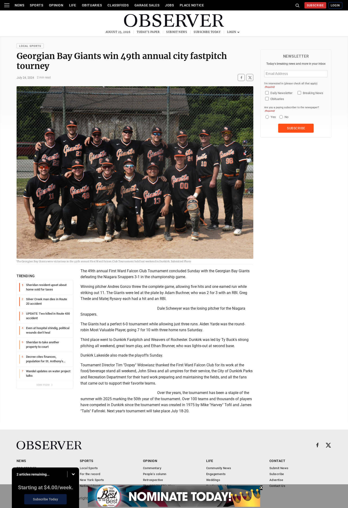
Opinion (56, 5)
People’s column (154, 474)
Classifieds (118, 5)
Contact (277, 461)
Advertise (276, 480)
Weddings (213, 480)
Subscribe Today (207, 32)
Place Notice (192, 5)
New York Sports (92, 480)
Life (72, 5)
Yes (273, 117)
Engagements (216, 474)
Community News (218, 468)
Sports (36, 5)
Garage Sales (147, 5)
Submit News (176, 32)
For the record (90, 474)
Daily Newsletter (281, 93)
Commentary (152, 468)
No (286, 117)
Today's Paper (148, 32)
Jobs (169, 5)
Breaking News (313, 93)
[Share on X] (250, 77)
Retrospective (153, 480)
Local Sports (30, 46)
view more (43, 384)
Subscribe (315, 5)
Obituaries (92, 5)
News (19, 5)
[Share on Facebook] (241, 77)
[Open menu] (7, 5)
